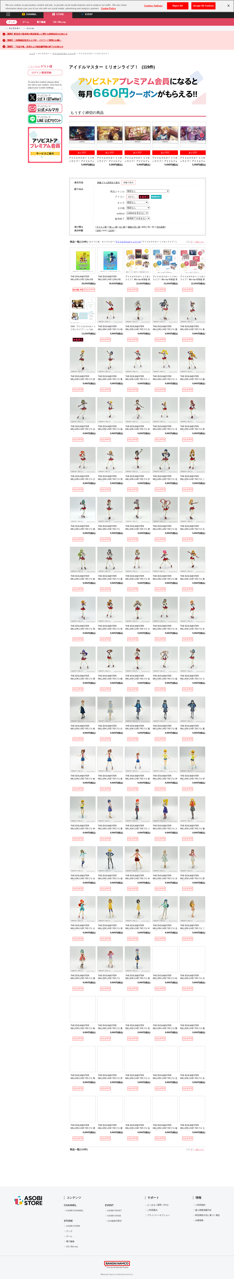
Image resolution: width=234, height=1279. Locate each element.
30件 (98, 230)
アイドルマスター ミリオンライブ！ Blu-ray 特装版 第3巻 (138, 279)
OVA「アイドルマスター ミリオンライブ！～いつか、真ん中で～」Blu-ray (83, 329)
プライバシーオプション (158, 1215)
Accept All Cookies (203, 5)
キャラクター (14, 28)
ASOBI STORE (73, 1226)
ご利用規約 (200, 1205)
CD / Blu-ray (59, 22)
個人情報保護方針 (203, 1210)
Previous (73, 135)
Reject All (178, 5)
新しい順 (113, 227)
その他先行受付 (114, 1221)
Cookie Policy (108, 8)
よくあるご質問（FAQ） (158, 1205)
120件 (111, 230)
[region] (117, 6)
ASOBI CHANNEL (74, 1210)
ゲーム (25, 22)
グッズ (11, 22)
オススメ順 (101, 227)
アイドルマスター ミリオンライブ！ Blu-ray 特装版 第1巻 (192, 279)
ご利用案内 (152, 1210)
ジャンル (30, 28)
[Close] (228, 5)
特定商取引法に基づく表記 (207, 1215)
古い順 (122, 227)
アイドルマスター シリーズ (64, 53)
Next (201, 135)
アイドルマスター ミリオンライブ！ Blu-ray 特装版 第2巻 (165, 279)
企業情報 (199, 1220)
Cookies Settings (153, 5)
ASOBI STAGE (114, 1216)
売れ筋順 (161, 227)
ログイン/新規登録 (41, 72)
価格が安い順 (134, 227)
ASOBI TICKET (114, 1210)
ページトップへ (223, 1268)
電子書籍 (41, 22)
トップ (32, 53)
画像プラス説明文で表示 (108, 182)
